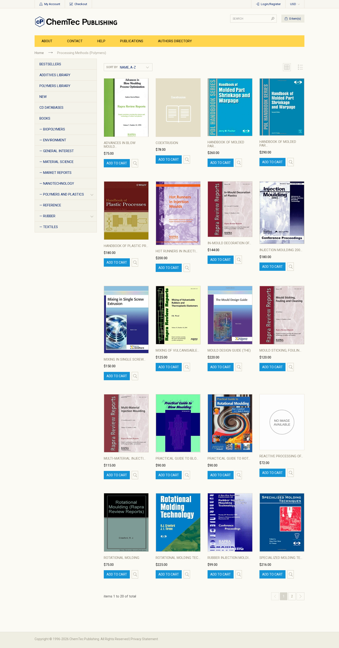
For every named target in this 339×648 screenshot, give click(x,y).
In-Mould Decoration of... (229, 243)
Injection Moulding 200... (280, 250)
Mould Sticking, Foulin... (280, 350)
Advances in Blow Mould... (119, 145)
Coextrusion (167, 143)
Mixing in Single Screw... (125, 359)
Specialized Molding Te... (280, 558)
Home (39, 53)
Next (300, 596)
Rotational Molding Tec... (178, 558)
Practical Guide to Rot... (229, 458)
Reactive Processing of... (281, 456)
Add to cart (117, 163)
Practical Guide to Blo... (177, 458)
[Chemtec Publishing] (77, 21)
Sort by (112, 67)
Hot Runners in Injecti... (176, 251)
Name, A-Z (128, 67)
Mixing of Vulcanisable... (177, 350)
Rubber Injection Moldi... (229, 558)
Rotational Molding (121, 558)
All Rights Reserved (115, 639)
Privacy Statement (144, 639)
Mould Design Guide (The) (229, 350)
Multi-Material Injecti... (125, 458)
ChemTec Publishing (84, 639)
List (300, 67)
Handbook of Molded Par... (226, 144)
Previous (275, 596)
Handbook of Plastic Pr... (126, 246)
